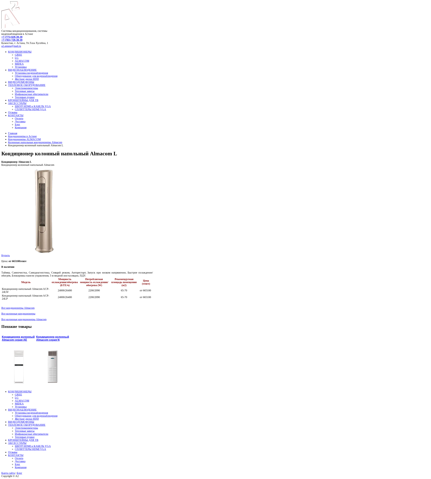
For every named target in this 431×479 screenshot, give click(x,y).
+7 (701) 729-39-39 (11, 40)
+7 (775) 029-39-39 (11, 37)
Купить (5, 255)
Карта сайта (8, 473)
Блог (19, 473)
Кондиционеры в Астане (22, 136)
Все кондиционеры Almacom (18, 307)
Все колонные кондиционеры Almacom (23, 319)
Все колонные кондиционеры (18, 313)
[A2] (10, 27)
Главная (12, 133)
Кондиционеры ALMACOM (24, 139)
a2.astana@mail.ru (11, 46)
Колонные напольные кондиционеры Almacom (35, 142)
